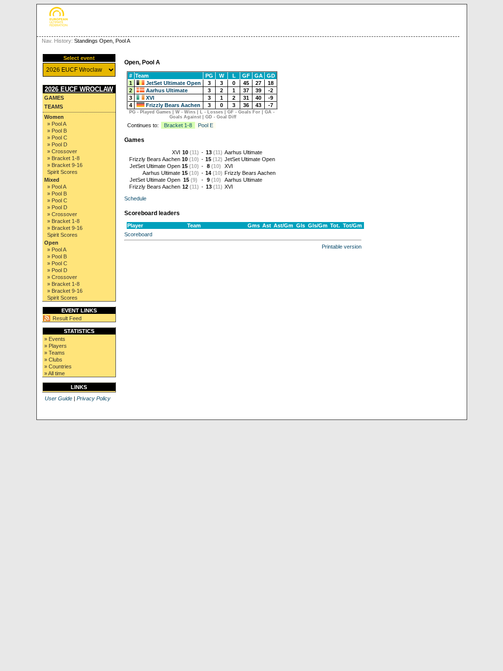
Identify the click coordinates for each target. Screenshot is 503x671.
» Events (54, 339)
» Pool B (57, 131)
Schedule (135, 198)
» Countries (58, 366)
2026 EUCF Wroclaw (79, 89)
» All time (54, 373)
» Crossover (62, 151)
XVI (150, 98)
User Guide (58, 398)
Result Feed (67, 318)
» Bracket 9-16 (65, 165)
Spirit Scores (62, 172)
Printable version (342, 247)
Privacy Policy (94, 398)
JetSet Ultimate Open (173, 83)
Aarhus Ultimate (167, 90)
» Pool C (57, 137)
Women (54, 117)
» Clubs (53, 360)
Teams (53, 107)
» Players (55, 346)
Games (54, 98)
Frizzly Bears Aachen (173, 105)
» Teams (54, 353)
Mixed (51, 180)
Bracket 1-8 (178, 125)
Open (51, 243)
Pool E (205, 125)
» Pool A (56, 124)
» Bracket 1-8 (63, 158)
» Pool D (57, 144)
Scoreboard (138, 234)
